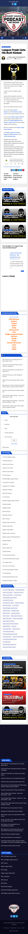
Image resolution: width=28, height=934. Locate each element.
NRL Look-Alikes (5, 876)
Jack (14, 345)
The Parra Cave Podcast (8, 566)
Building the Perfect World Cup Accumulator (12, 811)
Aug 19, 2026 (8, 715)
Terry (14, 347)
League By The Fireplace (8, 486)
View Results (14, 443)
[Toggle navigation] (13, 38)
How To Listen (6, 927)
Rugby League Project (14, 334)
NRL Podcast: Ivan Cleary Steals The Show (12, 807)
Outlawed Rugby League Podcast (10, 500)
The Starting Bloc (6, 573)
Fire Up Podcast (6, 475)
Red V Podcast (6, 518)
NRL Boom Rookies (7, 489)
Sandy (14, 338)
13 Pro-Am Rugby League (8, 457)
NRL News (6, 760)
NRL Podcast (19, 58)
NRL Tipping (4, 869)
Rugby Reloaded (6, 540)
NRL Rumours (14, 134)
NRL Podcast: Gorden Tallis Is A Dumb (10, 845)
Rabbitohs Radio (6, 507)
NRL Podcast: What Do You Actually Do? (11, 837)
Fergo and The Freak (8, 197)
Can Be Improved (9, 432)
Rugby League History (6, 866)
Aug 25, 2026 (8, 685)
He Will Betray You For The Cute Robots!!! (12, 216)
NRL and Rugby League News (8, 856)
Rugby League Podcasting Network (16, 57)
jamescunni (14, 330)
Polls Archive (5, 447)
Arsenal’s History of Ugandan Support (10, 834)
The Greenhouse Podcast (8, 555)
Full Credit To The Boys (8, 482)
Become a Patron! (14, 317)
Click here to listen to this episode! (12, 166)
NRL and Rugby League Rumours (9, 859)
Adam (14, 326)
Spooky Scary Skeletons (12, 683)
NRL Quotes (4, 883)
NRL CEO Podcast (7, 493)
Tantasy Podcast (6, 551)
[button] (23, 37)
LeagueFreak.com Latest (11, 355)
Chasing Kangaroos (7, 460)
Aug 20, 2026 (8, 700)
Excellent (7, 424)
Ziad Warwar (14, 319)
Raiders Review (6, 511)
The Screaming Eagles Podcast (10, 569)
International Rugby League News (9, 889)
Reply (22, 271)
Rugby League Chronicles (8, 522)
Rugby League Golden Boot (8, 873)
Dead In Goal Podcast (7, 464)
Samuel (14, 336)
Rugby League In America (8, 533)
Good (6, 420)
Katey (14, 341)
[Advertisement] (14, 741)
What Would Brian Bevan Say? (10, 576)
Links (19, 927)
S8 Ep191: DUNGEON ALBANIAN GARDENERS (12, 667)
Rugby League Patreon (14, 930)
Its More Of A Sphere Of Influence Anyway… (12, 200)
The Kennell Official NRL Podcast (10, 558)
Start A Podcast (13, 927)
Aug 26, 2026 (8, 670)
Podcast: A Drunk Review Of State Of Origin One (13, 790)
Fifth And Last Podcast (8, 471)
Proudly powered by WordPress (10, 922)
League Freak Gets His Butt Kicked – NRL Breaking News (16, 255)
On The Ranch (6, 497)
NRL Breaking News (10, 136)
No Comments (8, 437)
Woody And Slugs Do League (9, 580)
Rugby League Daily (7, 526)
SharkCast (5, 544)
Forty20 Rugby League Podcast (10, 478)
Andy (14, 328)
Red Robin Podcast (7, 515)
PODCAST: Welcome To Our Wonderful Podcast (13, 778)
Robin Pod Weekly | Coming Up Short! (11, 697)
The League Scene (7, 562)
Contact (23, 927)
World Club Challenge (6, 886)
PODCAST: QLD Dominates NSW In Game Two (13, 781)
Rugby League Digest (7, 529)
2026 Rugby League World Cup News (10, 893)
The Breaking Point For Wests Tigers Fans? (12, 233)
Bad (6, 428)
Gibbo (14, 349)
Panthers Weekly (6, 504)
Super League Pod (7, 547)
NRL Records (4, 879)
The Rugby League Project (16, 116)
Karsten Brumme (14, 343)
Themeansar (13, 924)
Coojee (14, 323)
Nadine (14, 321)
